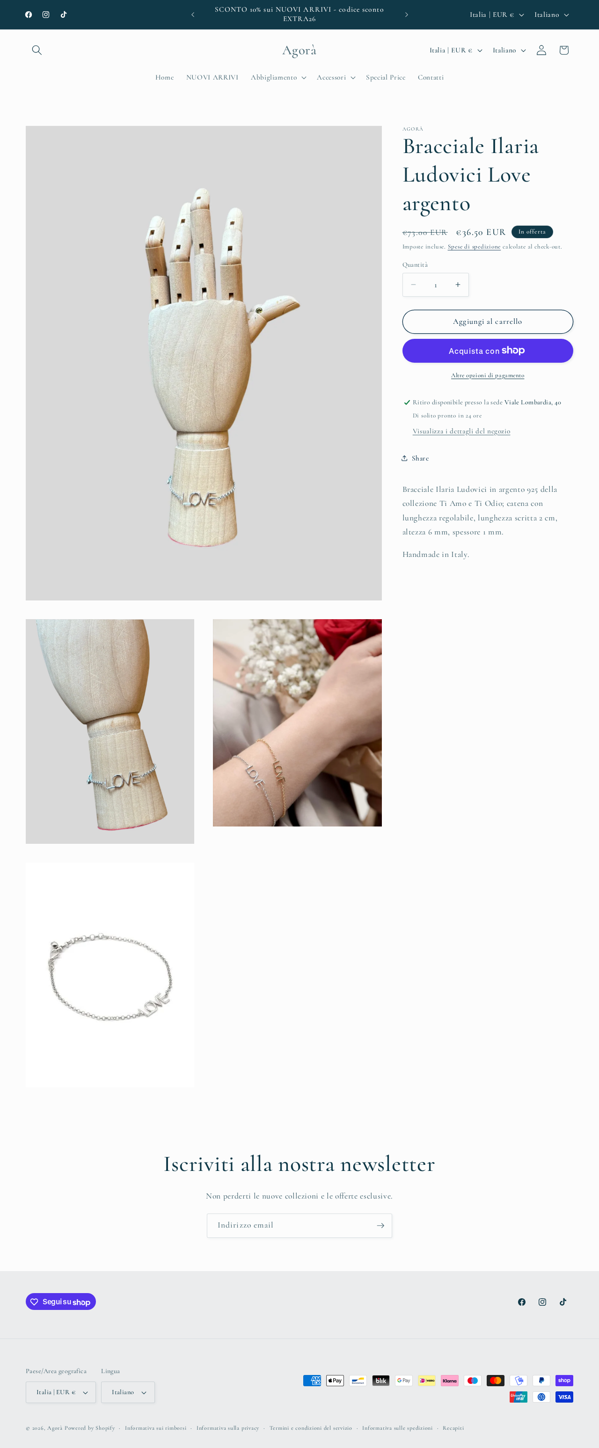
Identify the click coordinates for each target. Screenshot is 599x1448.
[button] (37, 50)
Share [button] (420, 458)
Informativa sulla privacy (228, 1428)
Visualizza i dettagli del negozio (462, 431)
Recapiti (453, 1428)
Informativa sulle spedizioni (397, 1428)
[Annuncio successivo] (406, 14)
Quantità (415, 264)
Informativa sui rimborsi (155, 1428)
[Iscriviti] (380, 1226)
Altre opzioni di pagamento (487, 375)
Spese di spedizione (474, 246)
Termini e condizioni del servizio (311, 1428)
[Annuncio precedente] (193, 14)
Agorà (55, 1428)
